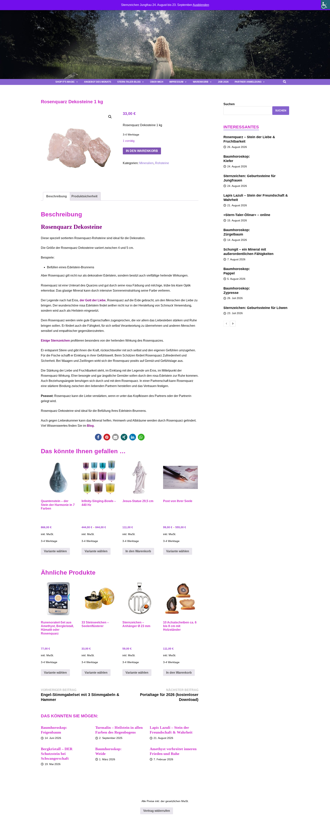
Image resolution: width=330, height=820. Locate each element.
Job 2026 (223, 82)
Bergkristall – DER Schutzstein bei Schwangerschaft (56, 753)
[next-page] (233, 324)
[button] (273, 82)
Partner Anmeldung (248, 82)
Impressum (176, 82)
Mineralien (146, 163)
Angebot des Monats (97, 82)
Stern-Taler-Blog (129, 82)
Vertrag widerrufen (156, 810)
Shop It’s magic (65, 82)
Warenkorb (200, 82)
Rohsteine (162, 163)
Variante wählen (55, 551)
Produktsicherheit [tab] (84, 196)
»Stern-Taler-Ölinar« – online (246, 215)
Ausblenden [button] (201, 4)
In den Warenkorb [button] (138, 551)
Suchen (229, 104)
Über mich (156, 82)
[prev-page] (226, 324)
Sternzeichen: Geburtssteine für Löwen (255, 308)
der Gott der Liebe (93, 300)
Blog (90, 425)
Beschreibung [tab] (56, 196)
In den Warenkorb (142, 150)
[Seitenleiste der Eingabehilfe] (325, 4)
